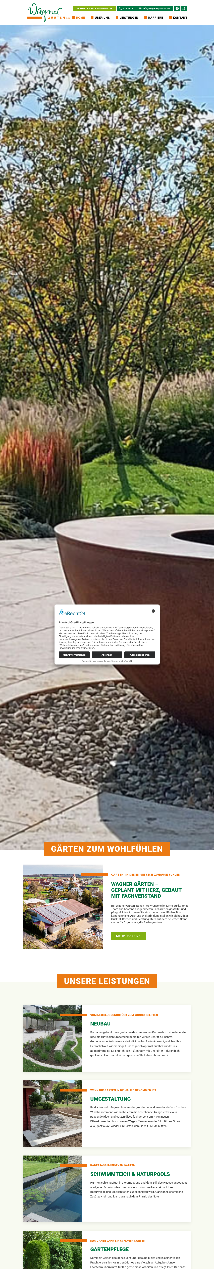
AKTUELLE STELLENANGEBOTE (95, 8)
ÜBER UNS (102, 17)
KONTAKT (180, 17)
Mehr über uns (128, 936)
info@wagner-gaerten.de (156, 8)
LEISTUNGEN (129, 17)
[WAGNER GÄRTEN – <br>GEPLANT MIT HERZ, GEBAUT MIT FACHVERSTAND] (63, 907)
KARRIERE (155, 17)
